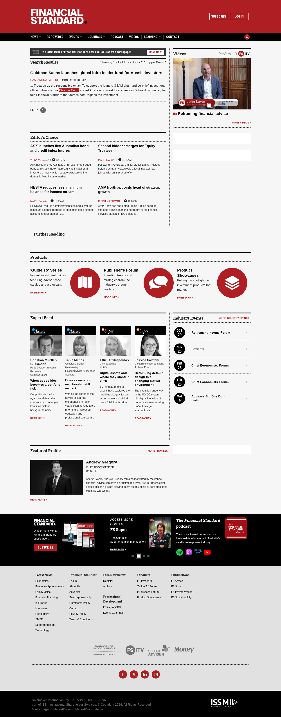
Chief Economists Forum (210, 365)
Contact (173, 37)
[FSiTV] (244, 53)
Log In (239, 16)
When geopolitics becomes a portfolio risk (45, 384)
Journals (95, 37)
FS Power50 (55, 37)
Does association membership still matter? (78, 384)
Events (74, 37)
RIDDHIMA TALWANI (109, 201)
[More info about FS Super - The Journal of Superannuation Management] (160, 532)
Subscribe (218, 16)
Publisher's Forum (121, 270)
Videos (134, 37)
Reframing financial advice (203, 113)
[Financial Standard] (59, 16)
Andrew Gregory (101, 462)
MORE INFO (37, 292)
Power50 (197, 349)
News (35, 37)
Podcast (117, 37)
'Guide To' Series (46, 270)
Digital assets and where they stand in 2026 (115, 377)
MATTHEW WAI (106, 160)
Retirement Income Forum (210, 332)
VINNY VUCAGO (39, 160)
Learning (151, 37)
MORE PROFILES (158, 450)
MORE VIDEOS (240, 122)
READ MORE (37, 418)
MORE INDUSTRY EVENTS (234, 318)
